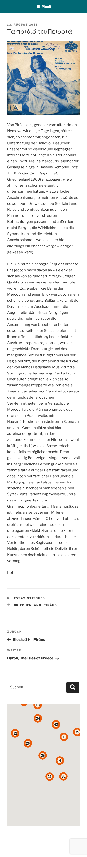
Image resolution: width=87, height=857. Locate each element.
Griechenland (28, 605)
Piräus (50, 605)
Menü (46, 6)
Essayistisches (29, 598)
